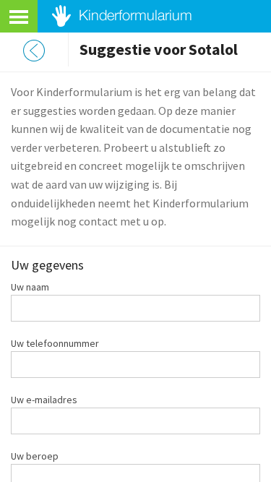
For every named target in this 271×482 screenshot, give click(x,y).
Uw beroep (35, 455)
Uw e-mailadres (44, 399)
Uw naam (30, 286)
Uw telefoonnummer (55, 343)
